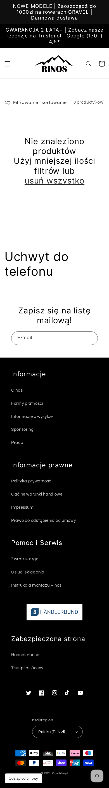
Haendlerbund (25, 655)
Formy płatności (27, 403)
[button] (7, 63)
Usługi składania (27, 572)
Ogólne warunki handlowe (37, 494)
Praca (17, 443)
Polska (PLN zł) (51, 732)
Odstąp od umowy (23, 778)
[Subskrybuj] (91, 338)
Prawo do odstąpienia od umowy (43, 520)
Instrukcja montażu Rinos (36, 585)
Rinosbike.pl (60, 773)
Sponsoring (22, 429)
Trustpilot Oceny (27, 668)
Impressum (22, 507)
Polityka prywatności (32, 481)
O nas (17, 390)
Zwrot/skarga (25, 559)
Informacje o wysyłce (32, 417)
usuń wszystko (54, 180)
